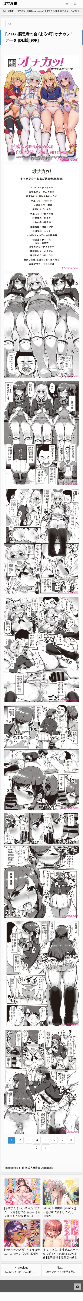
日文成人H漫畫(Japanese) (30, 11)
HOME (10, 11)
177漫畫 (10, 3)
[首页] (77, 1287)
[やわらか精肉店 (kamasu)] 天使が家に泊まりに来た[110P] (59, 1212)
